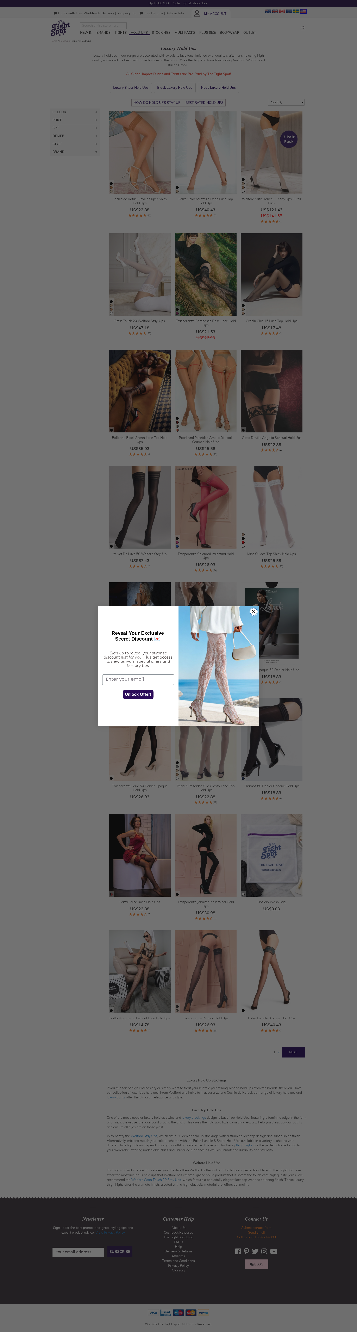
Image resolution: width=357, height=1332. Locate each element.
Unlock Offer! (138, 694)
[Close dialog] (253, 612)
